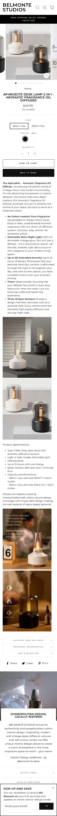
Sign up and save (28, 782)
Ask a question (28, 653)
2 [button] (19, 83)
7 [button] (31, 83)
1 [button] (16, 83)
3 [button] (21, 83)
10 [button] (39, 83)
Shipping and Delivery (28, 640)
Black (25, 139)
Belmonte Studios (17, 7)
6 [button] (29, 83)
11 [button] (41, 83)
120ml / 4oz (19, 126)
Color (28, 133)
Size (28, 120)
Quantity (28, 147)
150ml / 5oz (38, 126)
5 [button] (26, 83)
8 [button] (34, 83)
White (32, 139)
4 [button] (24, 83)
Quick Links (28, 773)
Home (27, 88)
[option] (28, 19)
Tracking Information (28, 647)
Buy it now (28, 173)
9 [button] (36, 83)
